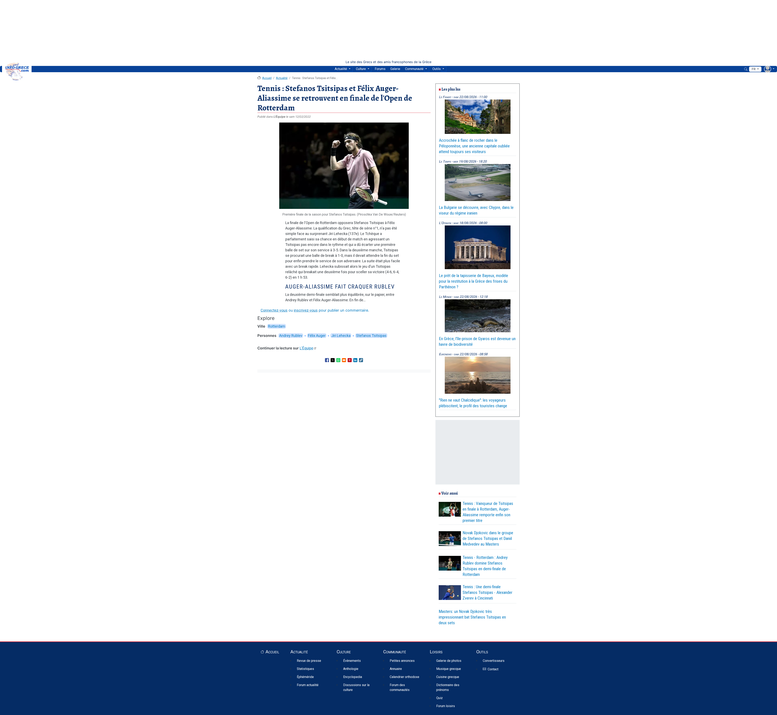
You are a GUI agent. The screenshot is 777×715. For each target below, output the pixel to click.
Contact (493, 669)
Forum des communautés (400, 687)
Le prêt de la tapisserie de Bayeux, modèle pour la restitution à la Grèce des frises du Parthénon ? (473, 281)
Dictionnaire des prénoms (447, 687)
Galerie (395, 69)
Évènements (352, 661)
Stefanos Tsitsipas (371, 335)
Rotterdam (276, 326)
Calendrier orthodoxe (404, 677)
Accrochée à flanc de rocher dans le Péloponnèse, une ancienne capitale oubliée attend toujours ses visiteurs (474, 146)
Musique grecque (448, 669)
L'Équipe (306, 348)
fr (754, 69)
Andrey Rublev (290, 335)
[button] (361, 360)
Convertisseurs (493, 661)
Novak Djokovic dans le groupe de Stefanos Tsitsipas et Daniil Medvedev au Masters (488, 538)
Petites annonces (402, 661)
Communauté (414, 69)
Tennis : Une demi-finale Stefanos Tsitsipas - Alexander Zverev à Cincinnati (487, 592)
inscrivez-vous (306, 310)
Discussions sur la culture (356, 687)
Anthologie (350, 669)
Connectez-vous (274, 310)
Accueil (267, 78)
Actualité (341, 69)
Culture (361, 69)
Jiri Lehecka (340, 335)
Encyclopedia (352, 677)
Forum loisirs (445, 706)
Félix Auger (317, 335)
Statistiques (305, 669)
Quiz (439, 698)
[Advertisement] (388, 30)
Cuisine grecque (447, 677)
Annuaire (396, 669)
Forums (380, 69)
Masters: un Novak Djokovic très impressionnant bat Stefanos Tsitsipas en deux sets (472, 617)
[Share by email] (344, 360)
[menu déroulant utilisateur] (769, 69)
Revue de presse (309, 661)
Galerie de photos (448, 661)
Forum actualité (307, 685)
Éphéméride (305, 677)
